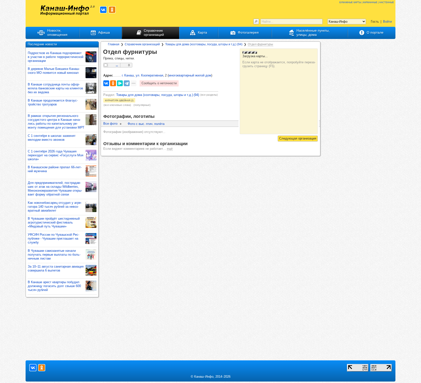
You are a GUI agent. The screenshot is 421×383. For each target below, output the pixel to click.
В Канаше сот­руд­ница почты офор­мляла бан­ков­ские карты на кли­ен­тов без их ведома (55, 88)
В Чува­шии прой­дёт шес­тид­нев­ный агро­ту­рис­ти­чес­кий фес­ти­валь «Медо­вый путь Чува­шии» (54, 222)
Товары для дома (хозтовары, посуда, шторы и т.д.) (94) (157, 95)
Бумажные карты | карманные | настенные (366, 2)
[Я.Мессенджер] (120, 83)
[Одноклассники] (113, 83)
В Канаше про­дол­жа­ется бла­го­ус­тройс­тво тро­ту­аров (53, 102)
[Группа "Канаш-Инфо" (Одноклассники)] (112, 9)
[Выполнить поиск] (256, 21)
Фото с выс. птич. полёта (146, 124)
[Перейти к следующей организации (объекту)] (298, 138)
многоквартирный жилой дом (190, 75)
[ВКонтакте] (106, 83)
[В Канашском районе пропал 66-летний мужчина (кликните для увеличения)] (91, 171)
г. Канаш (128, 75)
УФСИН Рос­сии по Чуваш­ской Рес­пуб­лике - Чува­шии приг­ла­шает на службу (53, 238)
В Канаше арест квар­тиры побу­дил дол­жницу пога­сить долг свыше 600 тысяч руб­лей (54, 286)
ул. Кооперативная (149, 75)
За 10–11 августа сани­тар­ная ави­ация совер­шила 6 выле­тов (56, 268)
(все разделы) (209, 94)
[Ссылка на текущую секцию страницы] (160, 52)
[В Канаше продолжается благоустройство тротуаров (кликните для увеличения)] (91, 104)
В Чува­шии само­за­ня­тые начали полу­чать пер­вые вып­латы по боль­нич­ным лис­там (54, 254)
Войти (387, 21)
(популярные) (142, 104)
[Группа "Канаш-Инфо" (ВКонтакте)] (103, 9)
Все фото (110, 123)
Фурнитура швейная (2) (119, 100)
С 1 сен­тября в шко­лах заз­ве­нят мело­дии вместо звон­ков (52, 137)
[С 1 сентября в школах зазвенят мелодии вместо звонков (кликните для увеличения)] (91, 139)
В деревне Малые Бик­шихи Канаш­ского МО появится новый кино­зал (54, 71)
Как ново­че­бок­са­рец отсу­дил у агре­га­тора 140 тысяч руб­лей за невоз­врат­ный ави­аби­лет (55, 206)
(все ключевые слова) (117, 104)
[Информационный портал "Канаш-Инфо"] (64, 10)
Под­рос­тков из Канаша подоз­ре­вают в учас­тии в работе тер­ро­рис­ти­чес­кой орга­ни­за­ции (55, 57)
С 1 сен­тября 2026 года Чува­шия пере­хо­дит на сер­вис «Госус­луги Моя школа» (55, 155)
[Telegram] (127, 83)
